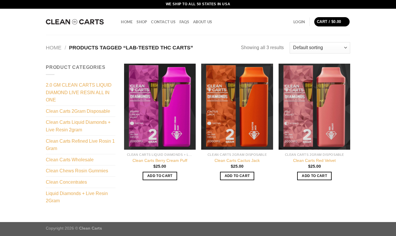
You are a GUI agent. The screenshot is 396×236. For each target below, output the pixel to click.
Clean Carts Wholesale (70, 159)
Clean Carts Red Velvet (314, 160)
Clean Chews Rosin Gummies (77, 170)
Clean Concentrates (66, 182)
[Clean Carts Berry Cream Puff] (160, 107)
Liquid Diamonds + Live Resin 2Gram (77, 197)
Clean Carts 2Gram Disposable (78, 111)
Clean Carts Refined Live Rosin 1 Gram (80, 145)
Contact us (163, 21)
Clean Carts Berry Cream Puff (159, 160)
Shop (142, 21)
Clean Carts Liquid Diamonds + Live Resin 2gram (78, 126)
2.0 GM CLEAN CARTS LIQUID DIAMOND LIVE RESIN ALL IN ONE (79, 92)
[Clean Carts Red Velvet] (314, 107)
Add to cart (159, 176)
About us (202, 21)
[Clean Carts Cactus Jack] (237, 107)
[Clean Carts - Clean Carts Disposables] (75, 21)
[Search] (114, 21)
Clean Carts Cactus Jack (237, 160)
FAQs (184, 21)
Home (126, 21)
